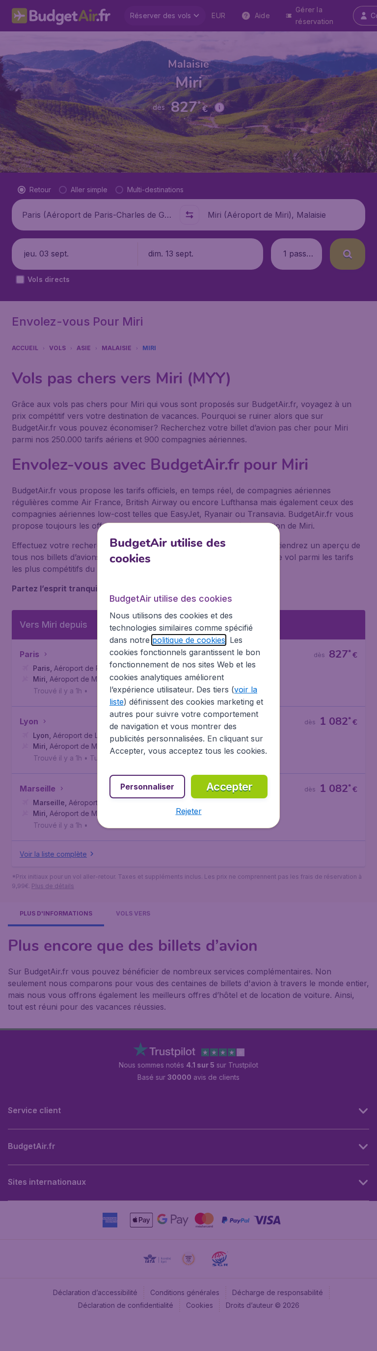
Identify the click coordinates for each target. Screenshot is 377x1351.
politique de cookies (188, 640)
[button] (189, 811)
